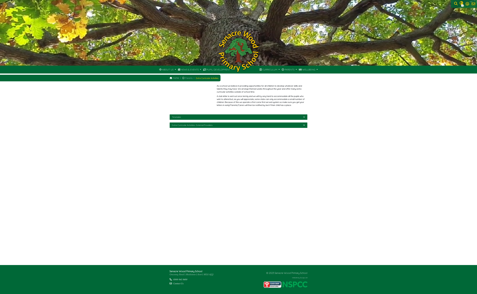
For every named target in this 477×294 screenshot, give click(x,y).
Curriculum (270, 69)
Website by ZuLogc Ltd (299, 278)
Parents (289, 69)
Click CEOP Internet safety (272, 284)
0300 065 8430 (180, 279)
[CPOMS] (467, 3)
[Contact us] (473, 3)
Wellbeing (309, 69)
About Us (167, 69)
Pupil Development (218, 69)
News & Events (189, 69)
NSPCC (295, 284)
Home (175, 77)
